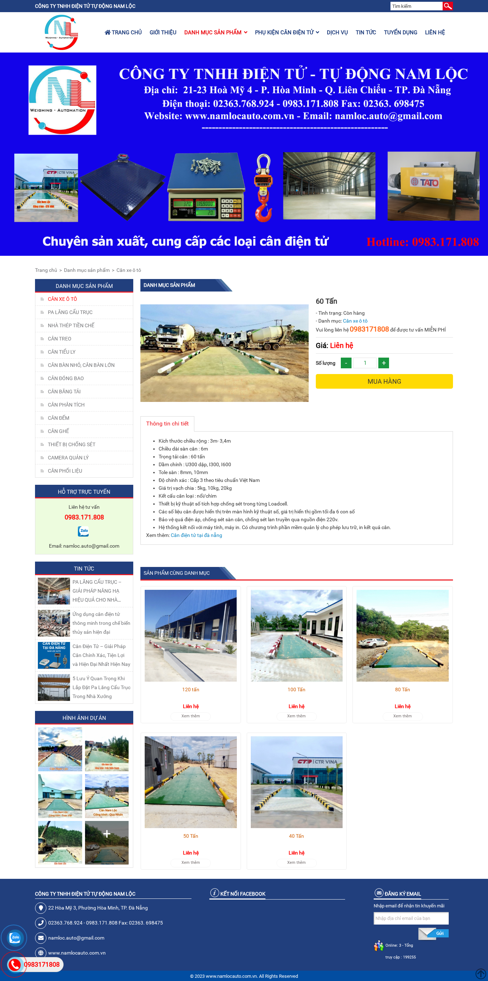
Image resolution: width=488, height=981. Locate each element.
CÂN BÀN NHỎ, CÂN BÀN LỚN (81, 365)
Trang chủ (126, 32)
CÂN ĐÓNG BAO (66, 378)
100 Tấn (296, 689)
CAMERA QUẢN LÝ (68, 457)
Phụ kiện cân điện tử (284, 32)
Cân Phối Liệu (65, 471)
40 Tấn (296, 836)
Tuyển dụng (400, 32)
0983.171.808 (84, 517)
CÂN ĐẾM (58, 418)
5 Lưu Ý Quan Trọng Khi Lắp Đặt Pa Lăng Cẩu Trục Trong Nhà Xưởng (101, 687)
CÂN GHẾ (58, 431)
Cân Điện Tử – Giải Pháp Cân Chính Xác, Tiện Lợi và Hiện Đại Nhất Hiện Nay (101, 655)
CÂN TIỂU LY (61, 352)
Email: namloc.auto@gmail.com (84, 546)
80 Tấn (402, 689)
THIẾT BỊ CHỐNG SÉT (71, 444)
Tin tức (366, 32)
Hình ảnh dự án (84, 718)
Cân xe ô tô (128, 270)
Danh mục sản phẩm (212, 32)
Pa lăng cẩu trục (70, 312)
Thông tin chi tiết (167, 423)
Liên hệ (435, 32)
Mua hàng (384, 381)
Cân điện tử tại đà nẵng (196, 535)
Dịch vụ (337, 32)
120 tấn (190, 689)
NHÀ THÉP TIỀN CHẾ (71, 325)
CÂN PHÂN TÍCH (66, 405)
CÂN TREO (59, 339)
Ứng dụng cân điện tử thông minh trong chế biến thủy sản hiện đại (101, 623)
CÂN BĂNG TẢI (64, 391)
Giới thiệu (163, 32)
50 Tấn (190, 836)
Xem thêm (190, 716)
